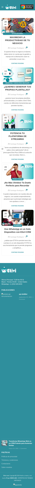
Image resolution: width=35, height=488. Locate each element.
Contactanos (5, 463)
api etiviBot (23, 294)
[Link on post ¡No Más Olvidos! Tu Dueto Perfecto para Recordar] (17, 171)
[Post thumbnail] (9, 365)
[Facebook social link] (11, 1)
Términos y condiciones (9, 460)
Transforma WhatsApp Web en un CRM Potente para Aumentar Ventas (20, 443)
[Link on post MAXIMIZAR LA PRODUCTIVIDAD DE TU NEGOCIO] (17, 26)
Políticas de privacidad (9, 456)
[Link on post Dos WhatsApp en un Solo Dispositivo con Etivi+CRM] (17, 218)
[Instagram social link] (14, 1)
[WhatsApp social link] (24, 1)
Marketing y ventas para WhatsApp (17, 83)
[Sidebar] (2, 148)
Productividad (17, 179)
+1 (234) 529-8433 (15, 284)
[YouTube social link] (17, 1)
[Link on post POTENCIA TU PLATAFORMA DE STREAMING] (17, 122)
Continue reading (17, 63)
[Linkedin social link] (20, 1)
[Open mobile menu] (2, 7)
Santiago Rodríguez (17, 48)
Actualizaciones (17, 33)
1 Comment (23, 448)
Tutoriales (17, 225)
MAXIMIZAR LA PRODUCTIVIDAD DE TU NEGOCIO (17, 40)
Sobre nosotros (6, 467)
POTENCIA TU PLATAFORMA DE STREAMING (18, 136)
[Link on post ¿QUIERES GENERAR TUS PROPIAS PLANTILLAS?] (17, 75)
